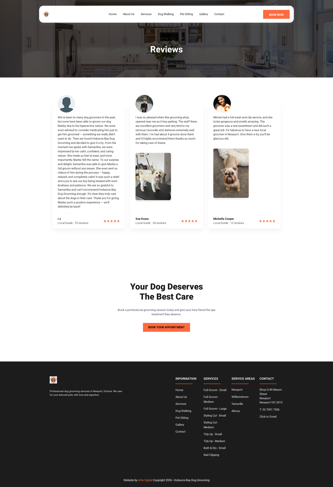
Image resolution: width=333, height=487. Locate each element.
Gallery (203, 14)
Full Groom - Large (215, 408)
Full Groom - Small (215, 390)
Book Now (276, 14)
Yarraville (237, 403)
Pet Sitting (186, 14)
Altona (236, 411)
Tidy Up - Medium (214, 441)
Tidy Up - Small (213, 434)
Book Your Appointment (166, 327)
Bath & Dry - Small (215, 448)
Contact (219, 14)
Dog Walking (166, 14)
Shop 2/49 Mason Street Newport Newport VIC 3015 (271, 396)
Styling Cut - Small (215, 415)
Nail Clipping (211, 455)
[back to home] (66, 14)
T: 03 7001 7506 (269, 409)
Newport (237, 389)
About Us (128, 14)
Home (113, 14)
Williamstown (240, 396)
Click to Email (268, 416)
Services (146, 14)
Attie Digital (145, 480)
